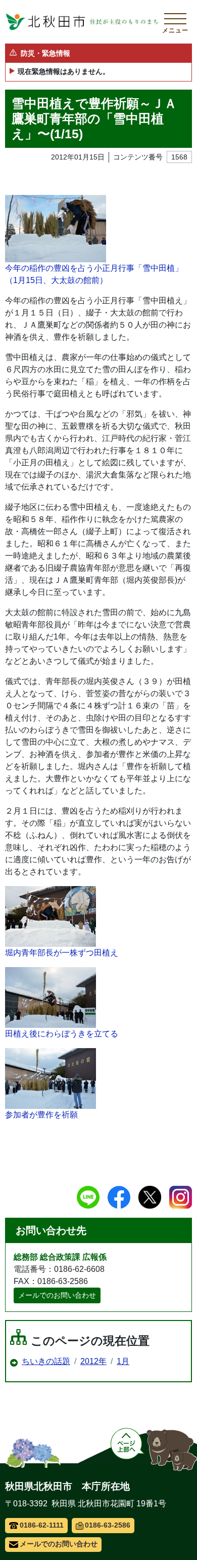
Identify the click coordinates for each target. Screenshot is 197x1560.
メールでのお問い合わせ (57, 1295)
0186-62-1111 (42, 1525)
